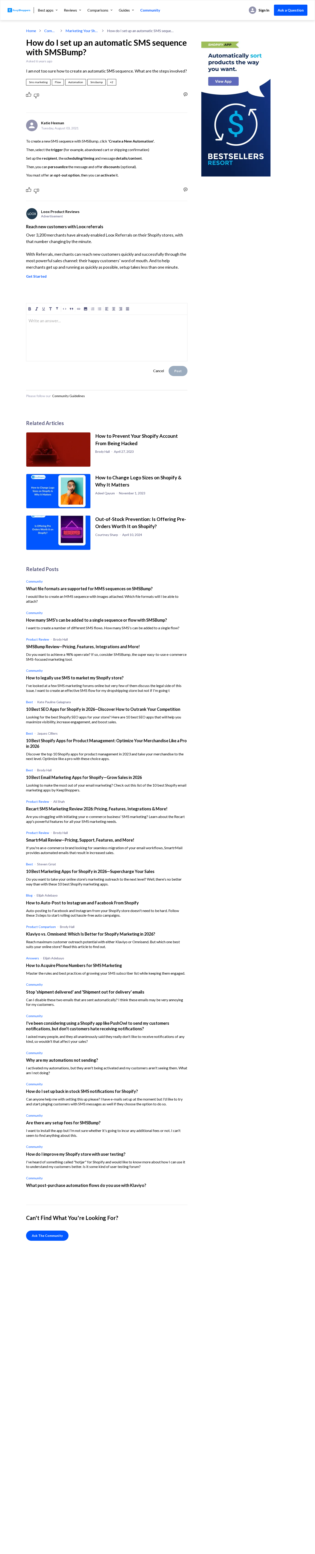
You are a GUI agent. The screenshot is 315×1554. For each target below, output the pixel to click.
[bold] (29, 308)
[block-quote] (71, 308)
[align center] (113, 308)
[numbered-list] (92, 308)
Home (31, 30)
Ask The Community (47, 1236)
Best (29, 702)
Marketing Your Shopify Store (82, 30)
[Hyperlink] (78, 308)
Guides (124, 10)
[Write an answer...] (185, 94)
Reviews (70, 10)
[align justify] (127, 308)
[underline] (43, 308)
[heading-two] (57, 308)
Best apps (45, 10)
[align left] (106, 308)
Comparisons (97, 10)
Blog (29, 895)
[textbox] (106, 323)
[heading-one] (50, 308)
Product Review (37, 639)
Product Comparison (41, 927)
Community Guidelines (68, 396)
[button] (111, 82)
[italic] (36, 308)
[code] (64, 308)
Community (150, 10)
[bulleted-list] (99, 308)
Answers (32, 958)
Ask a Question (291, 10)
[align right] (120, 308)
